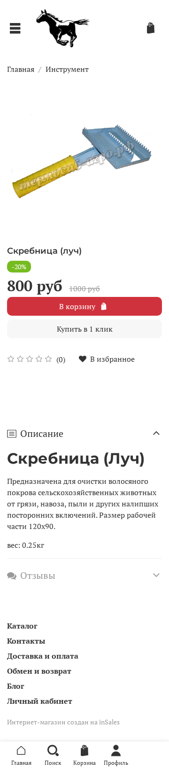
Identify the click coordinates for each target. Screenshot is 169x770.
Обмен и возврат (39, 671)
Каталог (22, 626)
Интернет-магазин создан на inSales (63, 721)
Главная (20, 69)
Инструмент (67, 69)
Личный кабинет (39, 701)
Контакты (26, 641)
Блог (15, 686)
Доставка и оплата (42, 656)
